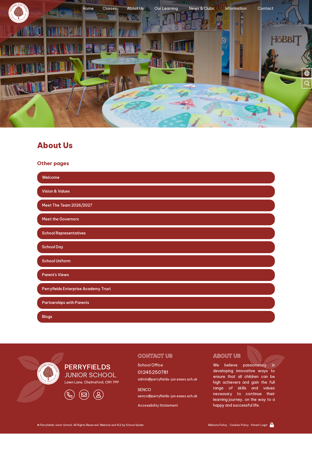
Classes (110, 8)
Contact (265, 8)
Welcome (50, 177)
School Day (52, 246)
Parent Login (259, 425)
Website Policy (217, 425)
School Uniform (56, 260)
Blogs (47, 316)
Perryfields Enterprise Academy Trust (76, 288)
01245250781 (153, 372)
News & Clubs (201, 8)
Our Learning (166, 8)
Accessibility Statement (158, 405)
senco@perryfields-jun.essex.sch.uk (167, 396)
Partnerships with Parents (65, 302)
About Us (135, 8)
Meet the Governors (60, 219)
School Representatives (64, 233)
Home (88, 8)
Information (236, 8)
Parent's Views (55, 274)
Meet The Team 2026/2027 (67, 205)
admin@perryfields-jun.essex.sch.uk (167, 379)
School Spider (135, 425)
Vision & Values (56, 191)
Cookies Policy (239, 425)
